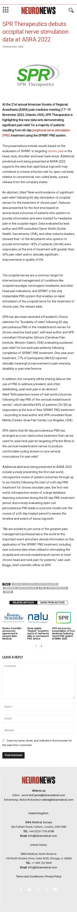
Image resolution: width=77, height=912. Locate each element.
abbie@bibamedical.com (57, 799)
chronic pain (56, 151)
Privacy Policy (53, 876)
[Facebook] (22, 889)
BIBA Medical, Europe (38, 822)
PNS (42, 588)
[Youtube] (56, 889)
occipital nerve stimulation (42, 584)
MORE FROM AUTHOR (52, 602)
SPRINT (8, 592)
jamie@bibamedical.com (49, 795)
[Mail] (39, 889)
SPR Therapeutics (57, 588)
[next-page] (41, 646)
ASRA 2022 (18, 584)
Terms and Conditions (29, 876)
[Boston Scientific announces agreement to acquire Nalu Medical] (13, 617)
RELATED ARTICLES (23, 602)
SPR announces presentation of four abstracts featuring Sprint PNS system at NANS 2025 (63, 633)
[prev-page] (36, 646)
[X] (47, 889)
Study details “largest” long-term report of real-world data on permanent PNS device (38, 633)
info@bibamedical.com (42, 835)
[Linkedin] (30, 889)
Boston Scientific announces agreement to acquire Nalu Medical (12, 633)
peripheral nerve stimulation (20, 588)
